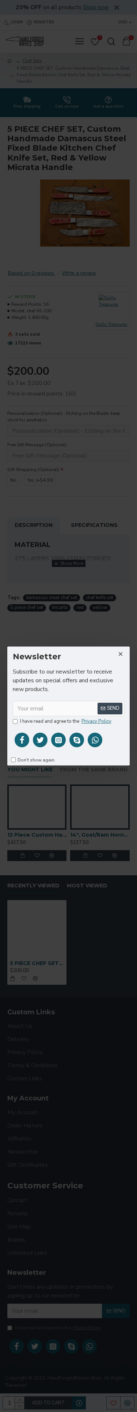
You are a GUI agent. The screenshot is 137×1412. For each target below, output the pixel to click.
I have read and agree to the (65, 721)
